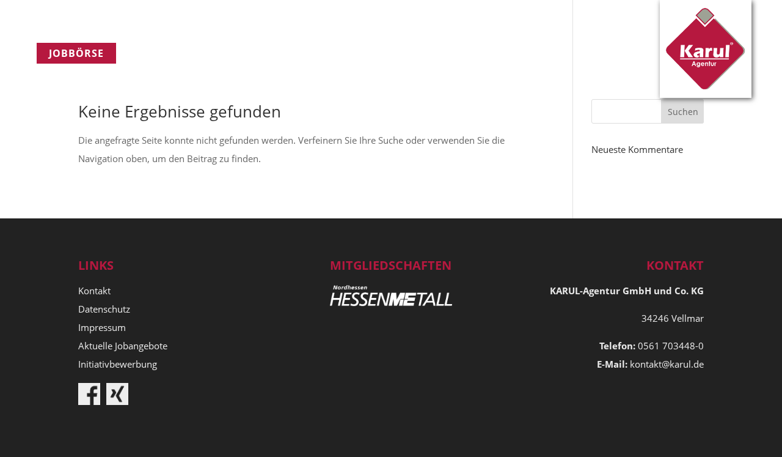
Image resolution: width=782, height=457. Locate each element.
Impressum (102, 327)
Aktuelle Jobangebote (122, 346)
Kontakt (402, 53)
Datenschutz (104, 309)
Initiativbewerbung (117, 364)
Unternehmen (182, 53)
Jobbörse (76, 53)
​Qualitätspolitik (300, 53)
